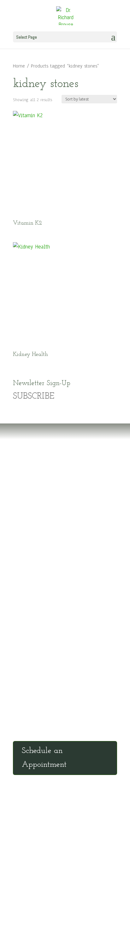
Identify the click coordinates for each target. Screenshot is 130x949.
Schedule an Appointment (44, 758)
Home (19, 66)
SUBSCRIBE (33, 396)
